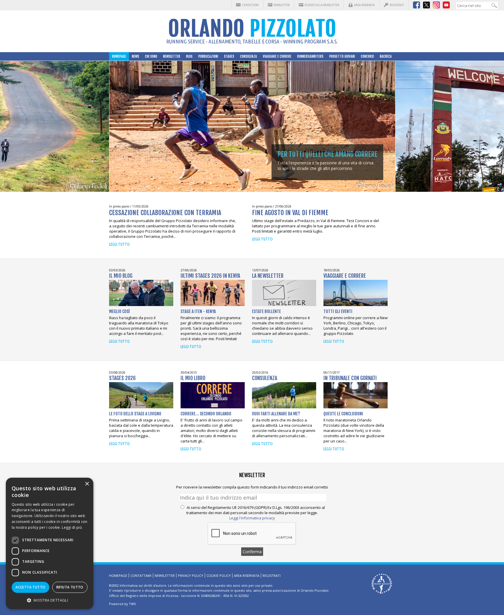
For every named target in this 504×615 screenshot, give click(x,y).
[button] (50, 600)
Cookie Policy (218, 575)
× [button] (87, 484)
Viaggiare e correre (277, 56)
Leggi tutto (119, 244)
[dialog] (49, 543)
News (135, 56)
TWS (132, 604)
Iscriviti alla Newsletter (321, 5)
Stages (229, 56)
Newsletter (282, 5)
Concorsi (367, 56)
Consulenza (248, 56)
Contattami (250, 5)
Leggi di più (72, 527)
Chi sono (151, 56)
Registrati (397, 5)
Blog (189, 56)
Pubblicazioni (208, 56)
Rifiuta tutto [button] (69, 587)
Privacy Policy (190, 575)
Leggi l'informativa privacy (252, 518)
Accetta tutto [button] (30, 587)
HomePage (119, 56)
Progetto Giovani (342, 56)
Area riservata (364, 5)
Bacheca (386, 56)
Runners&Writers (310, 56)
